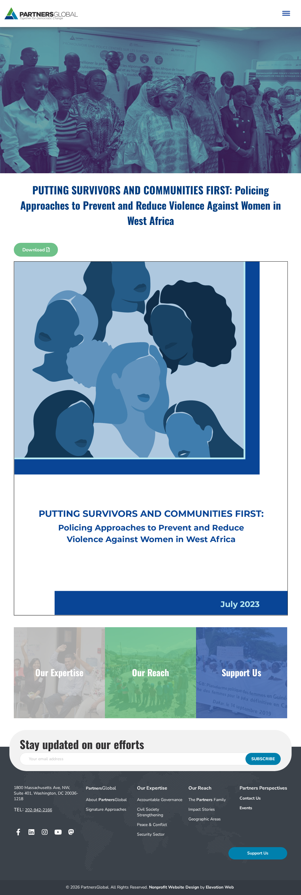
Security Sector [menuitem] (151, 834)
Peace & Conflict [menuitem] (152, 824)
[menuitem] (263, 798)
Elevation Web (220, 887)
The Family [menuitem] (207, 800)
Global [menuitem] (101, 788)
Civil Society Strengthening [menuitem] (150, 812)
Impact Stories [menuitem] (201, 809)
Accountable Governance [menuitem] (159, 800)
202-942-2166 (38, 810)
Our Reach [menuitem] (199, 788)
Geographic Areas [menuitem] (204, 819)
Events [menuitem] (246, 808)
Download (34, 250)
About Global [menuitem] (106, 800)
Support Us (257, 853)
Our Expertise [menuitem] (152, 788)
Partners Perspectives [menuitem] (263, 788)
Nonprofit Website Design (174, 887)
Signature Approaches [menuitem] (106, 809)
